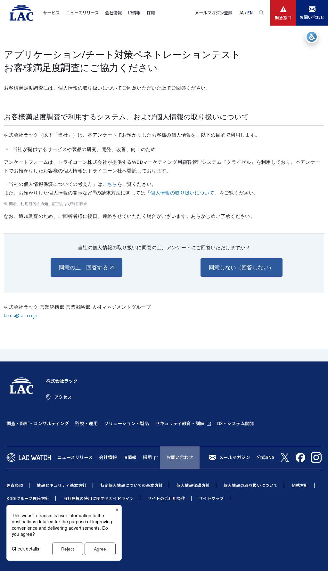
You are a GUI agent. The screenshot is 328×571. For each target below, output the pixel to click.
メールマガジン (234, 457)
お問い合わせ (179, 457)
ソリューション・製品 (126, 423)
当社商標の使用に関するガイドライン (98, 498)
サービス (51, 13)
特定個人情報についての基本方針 (131, 485)
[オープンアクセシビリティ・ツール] (311, 36)
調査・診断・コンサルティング (37, 423)
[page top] (316, 557)
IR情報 (134, 13)
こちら (109, 184)
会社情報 (113, 13)
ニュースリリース (82, 13)
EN (250, 13)
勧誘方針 (299, 485)
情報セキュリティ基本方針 (61, 485)
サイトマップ (211, 498)
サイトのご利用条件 (166, 498)
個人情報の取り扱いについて (182, 192)
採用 (151, 13)
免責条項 (14, 485)
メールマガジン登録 (213, 13)
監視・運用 (86, 423)
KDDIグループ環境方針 (27, 498)
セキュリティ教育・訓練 (179, 423)
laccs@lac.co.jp (21, 315)
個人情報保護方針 (193, 485)
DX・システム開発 (235, 423)
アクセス (63, 397)
